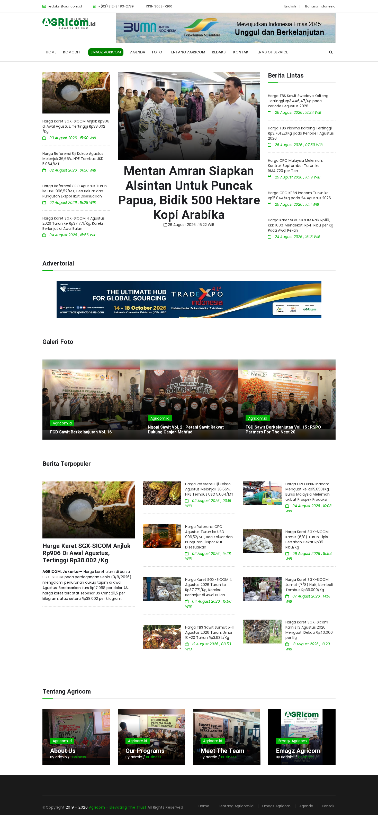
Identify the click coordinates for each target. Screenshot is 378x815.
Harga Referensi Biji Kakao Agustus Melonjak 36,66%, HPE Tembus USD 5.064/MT (73, 158)
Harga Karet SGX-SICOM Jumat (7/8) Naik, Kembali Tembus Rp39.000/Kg (309, 584)
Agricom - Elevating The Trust (118, 807)
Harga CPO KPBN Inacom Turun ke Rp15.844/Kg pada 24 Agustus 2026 (299, 195)
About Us (63, 750)
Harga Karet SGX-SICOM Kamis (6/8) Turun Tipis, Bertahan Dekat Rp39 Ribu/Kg (307, 539)
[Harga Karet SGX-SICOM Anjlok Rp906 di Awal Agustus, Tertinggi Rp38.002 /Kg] (76, 92)
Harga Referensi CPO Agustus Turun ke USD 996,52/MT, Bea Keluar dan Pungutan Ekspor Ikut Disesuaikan (74, 191)
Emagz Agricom (292, 740)
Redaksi (219, 52)
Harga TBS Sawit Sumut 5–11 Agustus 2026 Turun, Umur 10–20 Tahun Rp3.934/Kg (209, 632)
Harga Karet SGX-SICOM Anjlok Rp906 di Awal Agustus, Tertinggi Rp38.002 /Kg (75, 126)
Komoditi (72, 52)
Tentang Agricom (187, 52)
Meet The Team (222, 750)
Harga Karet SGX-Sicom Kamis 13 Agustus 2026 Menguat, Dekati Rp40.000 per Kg (309, 630)
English (290, 6)
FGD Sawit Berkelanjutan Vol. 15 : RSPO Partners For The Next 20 (283, 429)
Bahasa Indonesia (320, 6)
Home (51, 52)
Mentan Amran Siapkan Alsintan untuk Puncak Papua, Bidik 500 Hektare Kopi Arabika (189, 193)
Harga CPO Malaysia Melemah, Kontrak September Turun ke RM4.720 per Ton (295, 165)
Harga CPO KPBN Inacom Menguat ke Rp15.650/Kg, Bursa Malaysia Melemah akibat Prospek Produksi (307, 491)
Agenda (137, 52)
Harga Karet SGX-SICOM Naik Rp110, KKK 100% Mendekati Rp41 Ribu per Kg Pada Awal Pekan (300, 225)
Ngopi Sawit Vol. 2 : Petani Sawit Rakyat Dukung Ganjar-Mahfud (186, 429)
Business (78, 757)
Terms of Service (271, 52)
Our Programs (145, 750)
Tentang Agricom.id (236, 806)
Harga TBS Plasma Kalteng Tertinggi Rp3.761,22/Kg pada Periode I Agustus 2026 (301, 133)
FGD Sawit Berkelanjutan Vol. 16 (81, 432)
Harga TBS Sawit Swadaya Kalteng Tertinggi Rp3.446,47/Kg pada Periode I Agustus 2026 (298, 101)
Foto (157, 52)
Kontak (240, 52)
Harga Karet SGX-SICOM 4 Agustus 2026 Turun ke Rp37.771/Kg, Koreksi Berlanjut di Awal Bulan (73, 223)
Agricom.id (62, 423)
